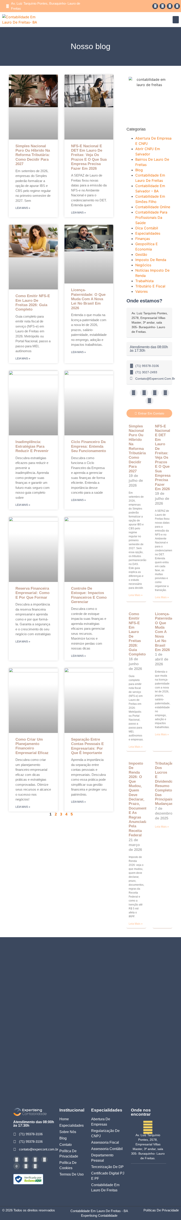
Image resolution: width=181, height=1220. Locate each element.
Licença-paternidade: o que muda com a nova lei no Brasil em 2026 (88, 299)
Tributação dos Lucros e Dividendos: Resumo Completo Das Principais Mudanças (165, 783)
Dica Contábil (146, 228)
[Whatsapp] (162, 6)
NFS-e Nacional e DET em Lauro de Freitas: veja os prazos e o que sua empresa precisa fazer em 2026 (89, 157)
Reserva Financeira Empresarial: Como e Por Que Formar (32, 593)
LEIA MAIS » (22, 208)
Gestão (141, 254)
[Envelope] (149, 401)
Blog (139, 170)
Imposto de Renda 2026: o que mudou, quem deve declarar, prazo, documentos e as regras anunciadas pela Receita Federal (140, 799)
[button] (176, 19)
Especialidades (147, 233)
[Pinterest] (26, 1166)
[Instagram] (155, 6)
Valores (141, 291)
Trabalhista (144, 281)
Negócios (143, 265)
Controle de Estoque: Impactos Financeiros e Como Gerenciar (89, 595)
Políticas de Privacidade (161, 1210)
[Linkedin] (177, 6)
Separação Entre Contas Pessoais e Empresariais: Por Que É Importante (87, 746)
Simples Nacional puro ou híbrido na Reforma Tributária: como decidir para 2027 (32, 155)
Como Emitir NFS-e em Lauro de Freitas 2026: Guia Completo (32, 302)
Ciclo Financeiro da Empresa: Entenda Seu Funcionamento (88, 446)
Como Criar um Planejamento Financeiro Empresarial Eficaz (32, 746)
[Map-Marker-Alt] (35, 1166)
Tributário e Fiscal (150, 286)
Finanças (142, 238)
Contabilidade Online (152, 207)
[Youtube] (170, 6)
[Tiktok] (16, 1166)
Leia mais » (136, 595)
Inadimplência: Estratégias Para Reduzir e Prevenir (32, 446)
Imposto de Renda (150, 260)
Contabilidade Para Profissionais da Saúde (151, 217)
